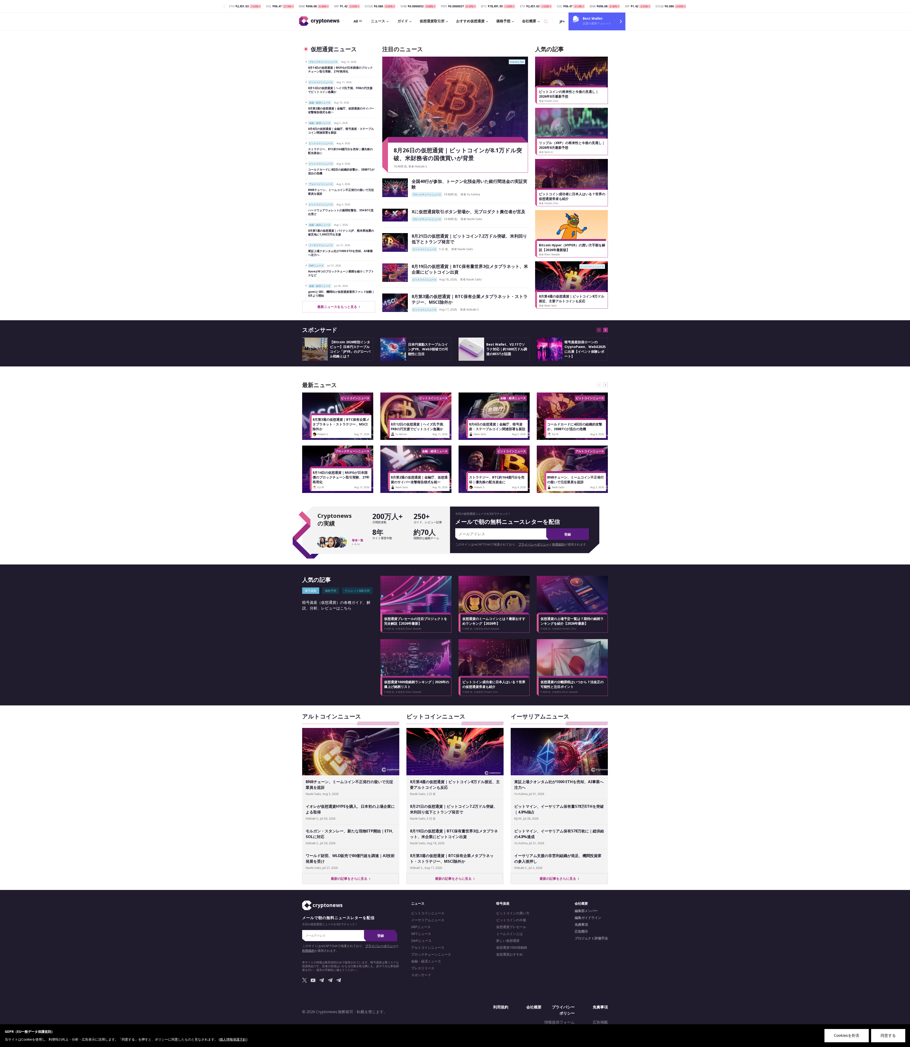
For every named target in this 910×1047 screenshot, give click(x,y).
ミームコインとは (509, 934)
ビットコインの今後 (511, 920)
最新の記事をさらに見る (350, 878)
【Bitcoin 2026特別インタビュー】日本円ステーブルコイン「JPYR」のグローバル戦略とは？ (350, 349)
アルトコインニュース (427, 947)
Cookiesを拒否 (846, 1035)
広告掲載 (600, 1022)
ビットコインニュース (427, 913)
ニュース (378, 20)
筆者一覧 (357, 540)
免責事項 (581, 924)
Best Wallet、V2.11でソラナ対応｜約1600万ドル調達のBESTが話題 (506, 349)
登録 (567, 534)
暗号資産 (503, 903)
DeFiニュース (421, 941)
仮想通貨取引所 (432, 20)
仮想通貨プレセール (511, 927)
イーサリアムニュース (427, 920)
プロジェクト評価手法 (591, 938)
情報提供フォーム (559, 1022)
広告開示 (581, 931)
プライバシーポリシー (533, 544)
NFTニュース (421, 934)
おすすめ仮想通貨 (470, 20)
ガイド (402, 20)
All (356, 21)
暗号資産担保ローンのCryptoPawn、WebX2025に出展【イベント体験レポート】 (585, 349)
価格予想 (503, 20)
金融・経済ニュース (426, 961)
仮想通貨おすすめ (509, 954)
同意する (888, 1035)
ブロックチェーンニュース (431, 954)
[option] (571, 80)
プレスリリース (422, 968)
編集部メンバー (586, 911)
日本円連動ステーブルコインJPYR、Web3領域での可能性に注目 (428, 349)
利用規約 (558, 544)
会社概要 (529, 20)
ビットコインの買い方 (512, 913)
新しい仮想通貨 (507, 941)
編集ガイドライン (588, 918)
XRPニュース (421, 927)
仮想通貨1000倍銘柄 (511, 947)
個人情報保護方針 (233, 1039)
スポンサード (421, 975)
